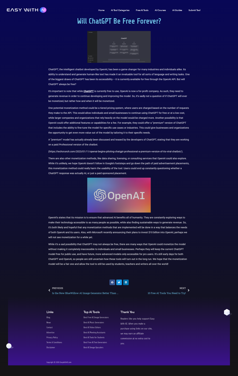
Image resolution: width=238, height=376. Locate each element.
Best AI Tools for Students (94, 337)
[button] (112, 282)
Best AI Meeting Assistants (94, 332)
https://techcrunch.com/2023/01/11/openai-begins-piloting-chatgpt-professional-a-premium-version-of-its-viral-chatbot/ (115, 151)
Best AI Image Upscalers (93, 347)
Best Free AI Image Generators (96, 317)
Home (101, 10)
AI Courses (160, 10)
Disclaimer (50, 347)
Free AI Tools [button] (142, 10)
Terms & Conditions (54, 342)
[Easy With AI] (26, 9)
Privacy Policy (52, 337)
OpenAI (103, 69)
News (48, 322)
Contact (49, 327)
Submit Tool (194, 10)
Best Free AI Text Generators (95, 342)
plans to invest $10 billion (146, 232)
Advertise (50, 332)
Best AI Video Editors (92, 327)
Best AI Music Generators (94, 322)
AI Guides (177, 10)
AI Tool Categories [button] (120, 10)
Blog (48, 317)
